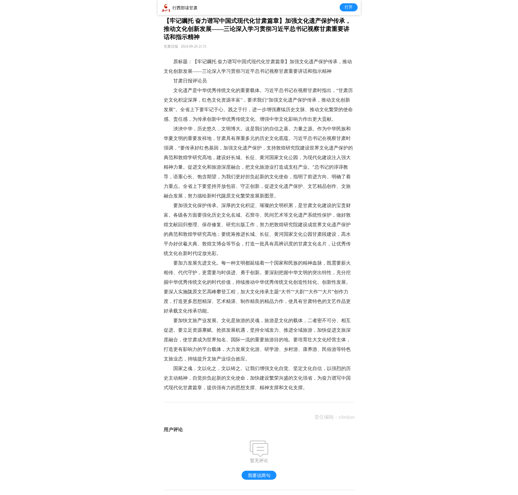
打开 (349, 7)
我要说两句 (259, 475)
